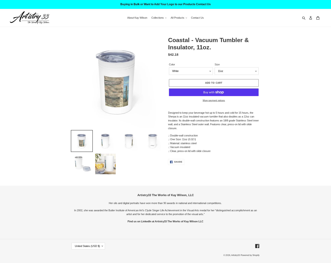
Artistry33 (235, 255)
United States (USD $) (87, 246)
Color (172, 64)
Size (217, 64)
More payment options (214, 100)
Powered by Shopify (250, 255)
